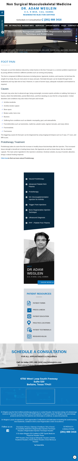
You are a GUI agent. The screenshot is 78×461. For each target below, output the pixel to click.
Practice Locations (41, 323)
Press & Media (39, 310)
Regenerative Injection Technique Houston (39, 430)
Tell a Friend (50, 427)
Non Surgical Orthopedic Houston (37, 438)
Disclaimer (20, 427)
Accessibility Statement (23, 429)
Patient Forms (39, 303)
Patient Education (41, 316)
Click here (4, 158)
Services (39, 26)
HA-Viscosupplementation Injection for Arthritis (39, 198)
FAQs (63, 26)
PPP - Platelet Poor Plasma (39, 223)
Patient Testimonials (42, 330)
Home (5, 26)
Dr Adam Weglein (24, 433)
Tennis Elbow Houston (36, 440)
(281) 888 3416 (53, 19)
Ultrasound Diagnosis (37, 218)
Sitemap (34, 427)
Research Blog (40, 336)
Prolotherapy (34, 192)
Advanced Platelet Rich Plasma (38, 185)
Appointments (52, 26)
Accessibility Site (2, 25)
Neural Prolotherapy (36, 179)
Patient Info (28, 26)
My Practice (15, 26)
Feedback (41, 427)
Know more (46, 282)
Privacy (27, 427)
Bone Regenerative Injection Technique (39, 211)
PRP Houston (20, 438)
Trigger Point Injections (37, 205)
